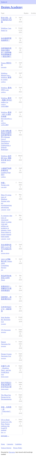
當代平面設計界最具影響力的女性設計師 (6, 385)
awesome (3, 324)
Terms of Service (6, 448)
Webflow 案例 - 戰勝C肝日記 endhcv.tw (6, 100)
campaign (3, 209)
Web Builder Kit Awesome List (5, 320)
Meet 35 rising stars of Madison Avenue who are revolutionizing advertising (6, 201)
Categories (10, 444)
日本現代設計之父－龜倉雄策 (6, 309)
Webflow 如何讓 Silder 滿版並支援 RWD (6, 158)
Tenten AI (4, 2)
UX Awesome (6, 330)
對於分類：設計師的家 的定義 (6, 20)
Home (3, 444)
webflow (3, 82)
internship (3, 67)
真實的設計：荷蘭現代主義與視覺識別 (6, 288)
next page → (5, 436)
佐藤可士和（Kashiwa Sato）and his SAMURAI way (6, 370)
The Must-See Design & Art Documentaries (6, 397)
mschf (8, 209)
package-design (5, 253)
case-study (4, 187)
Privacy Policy (17, 448)
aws (2, 270)
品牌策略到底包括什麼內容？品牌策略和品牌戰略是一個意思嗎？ (6, 52)
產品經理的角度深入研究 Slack (6, 278)
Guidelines (18, 444)
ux (5, 432)
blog (2, 432)
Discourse (12, 452)
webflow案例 (4, 106)
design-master (5, 376)
